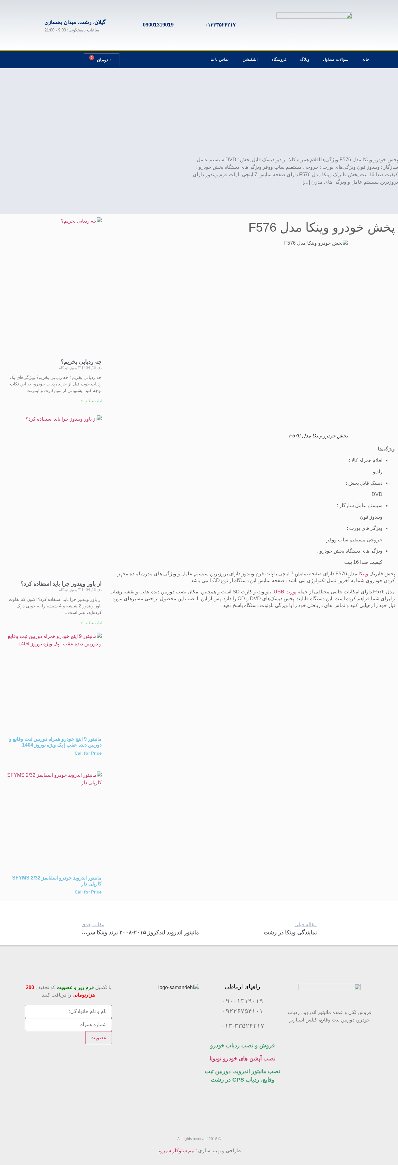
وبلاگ (304, 59)
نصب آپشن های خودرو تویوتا (242, 1058)
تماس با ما (220, 59)
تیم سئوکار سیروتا (175, 1150)
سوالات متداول (336, 59)
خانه (365, 59)
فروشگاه (278, 59)
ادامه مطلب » (91, 401)
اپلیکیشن (250, 59)
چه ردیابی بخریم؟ (81, 362)
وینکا (363, 573)
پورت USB (285, 591)
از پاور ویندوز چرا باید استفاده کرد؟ (61, 584)
